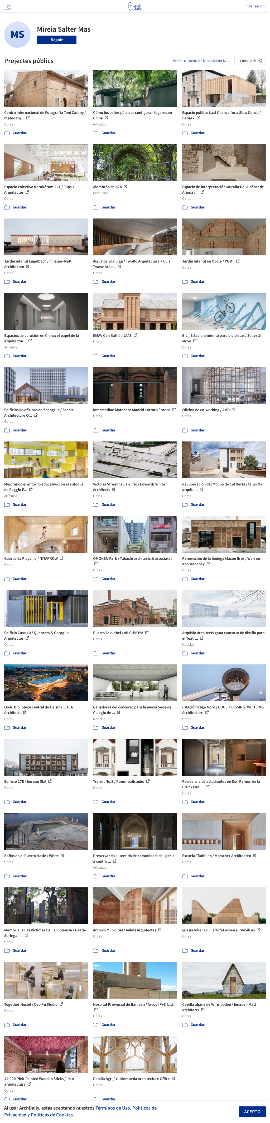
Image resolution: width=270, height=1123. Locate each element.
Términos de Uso (112, 1108)
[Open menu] (7, 6)
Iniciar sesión (254, 6)
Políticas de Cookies (52, 1114)
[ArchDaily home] (135, 6)
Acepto (252, 1112)
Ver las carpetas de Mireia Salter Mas (201, 61)
